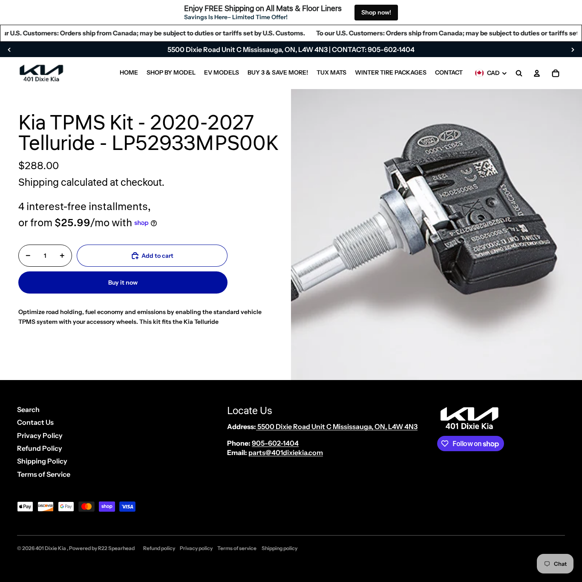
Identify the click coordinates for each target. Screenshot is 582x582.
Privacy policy (196, 548)
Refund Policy (39, 448)
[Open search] (519, 73)
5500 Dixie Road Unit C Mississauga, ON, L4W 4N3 (337, 426)
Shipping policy (279, 548)
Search (28, 409)
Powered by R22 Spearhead (102, 548)
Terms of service (236, 548)
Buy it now (123, 282)
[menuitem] (129, 73)
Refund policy (159, 548)
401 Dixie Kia (51, 548)
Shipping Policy (42, 461)
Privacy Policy (40, 435)
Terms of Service (43, 474)
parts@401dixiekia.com (285, 452)
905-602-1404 (275, 443)
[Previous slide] (9, 49)
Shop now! (376, 12)
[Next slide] (572, 49)
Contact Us (35, 422)
